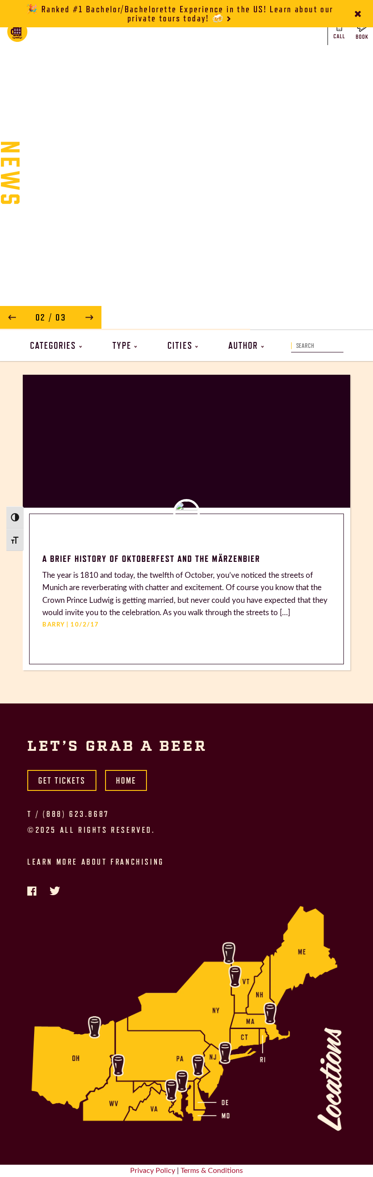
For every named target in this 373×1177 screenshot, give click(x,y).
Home (126, 780)
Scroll (186, 306)
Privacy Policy (152, 1170)
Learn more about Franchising (95, 861)
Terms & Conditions (212, 1170)
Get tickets (62, 780)
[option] (186, 174)
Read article (226, 311)
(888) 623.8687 (76, 814)
